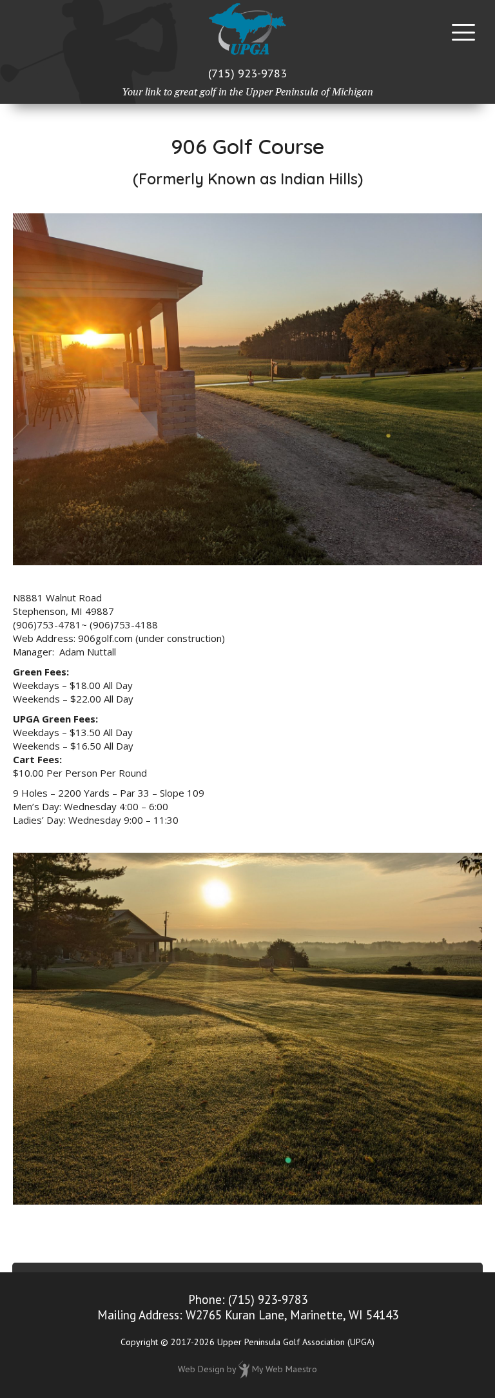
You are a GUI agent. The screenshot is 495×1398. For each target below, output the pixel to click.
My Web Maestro (284, 1368)
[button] (463, 32)
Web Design (201, 1368)
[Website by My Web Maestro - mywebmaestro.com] (243, 1368)
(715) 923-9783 (247, 73)
